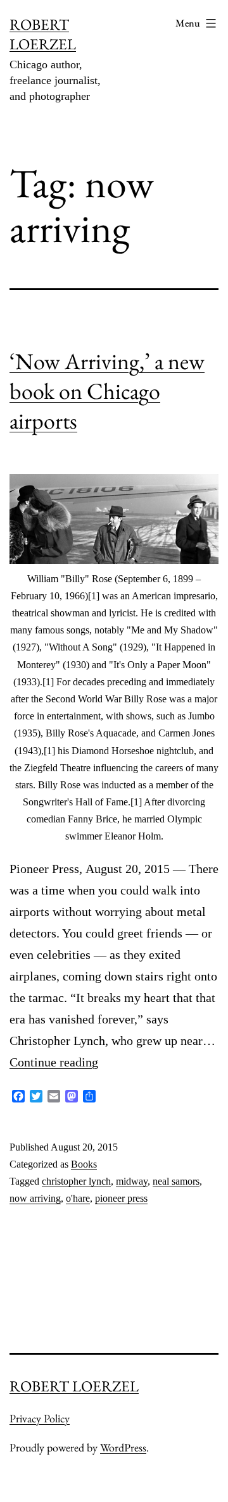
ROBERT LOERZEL (43, 34)
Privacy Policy (40, 1418)
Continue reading (54, 1062)
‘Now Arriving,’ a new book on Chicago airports (107, 391)
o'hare (78, 1198)
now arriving (35, 1198)
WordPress (123, 1447)
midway (132, 1181)
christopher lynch (76, 1181)
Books (84, 1164)
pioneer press (121, 1198)
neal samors (176, 1181)
